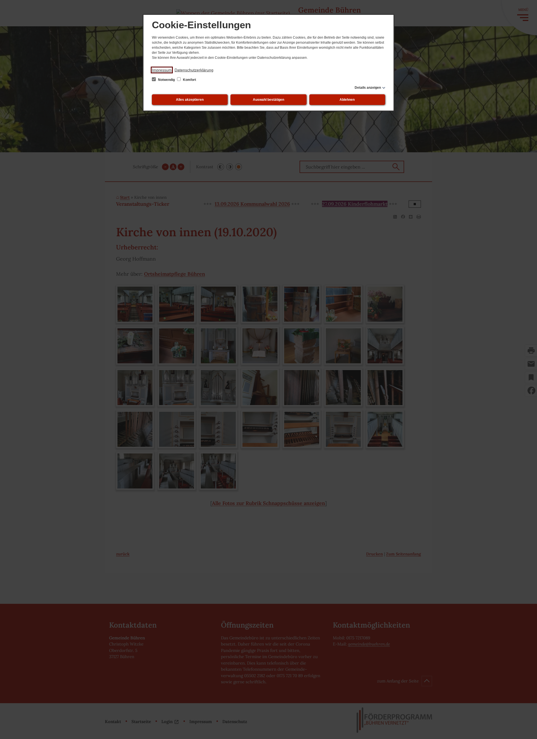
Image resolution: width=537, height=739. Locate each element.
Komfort (189, 80)
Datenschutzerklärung (194, 70)
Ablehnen (347, 100)
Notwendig (166, 80)
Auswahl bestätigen (268, 100)
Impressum (162, 70)
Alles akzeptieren (190, 100)
